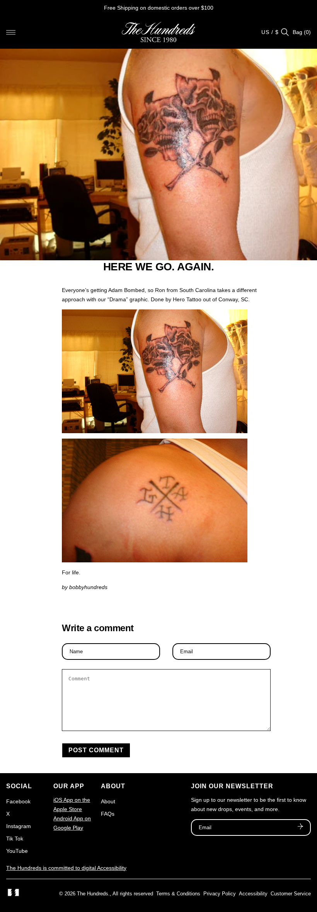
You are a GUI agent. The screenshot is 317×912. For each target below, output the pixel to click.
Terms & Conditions (178, 894)
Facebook (18, 801)
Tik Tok (14, 838)
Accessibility (253, 894)
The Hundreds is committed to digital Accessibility (66, 868)
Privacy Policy (219, 894)
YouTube (17, 851)
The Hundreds (92, 894)
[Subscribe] (300, 827)
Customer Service (291, 894)
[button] (11, 32)
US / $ (270, 32)
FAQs (107, 814)
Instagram (18, 826)
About (108, 801)
